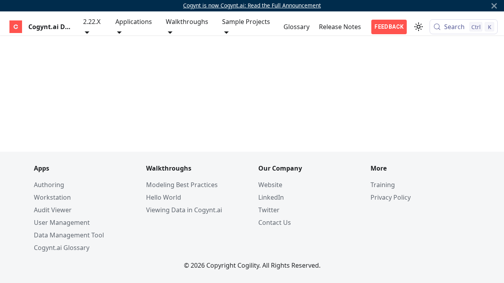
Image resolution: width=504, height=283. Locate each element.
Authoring (49, 184)
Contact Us (274, 222)
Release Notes (340, 26)
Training (383, 184)
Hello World (163, 197)
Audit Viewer (53, 210)
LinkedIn (271, 197)
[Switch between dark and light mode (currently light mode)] (418, 26)
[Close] (494, 5)
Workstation (52, 197)
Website (270, 184)
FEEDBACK (389, 27)
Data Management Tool (69, 235)
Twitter (269, 210)
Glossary (296, 26)
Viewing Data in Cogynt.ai (184, 210)
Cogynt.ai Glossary (61, 247)
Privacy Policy (391, 197)
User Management (62, 222)
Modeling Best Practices (182, 184)
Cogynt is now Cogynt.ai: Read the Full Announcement (252, 5)
